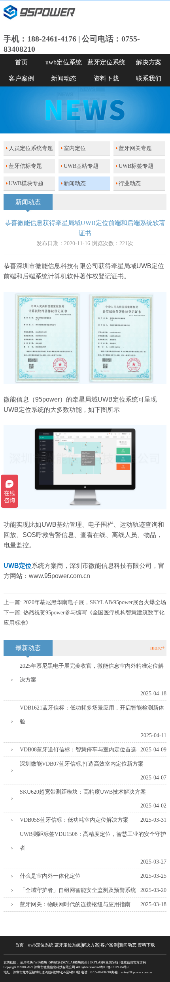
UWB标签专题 (136, 166)
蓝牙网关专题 (135, 148)
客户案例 (21, 78)
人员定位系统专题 (31, 148)
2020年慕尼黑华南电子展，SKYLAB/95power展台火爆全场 (94, 602)
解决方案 (90, 945)
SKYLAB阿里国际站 (104, 962)
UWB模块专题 (26, 183)
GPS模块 (54, 962)
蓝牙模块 (26, 962)
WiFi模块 (40, 962)
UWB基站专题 (81, 166)
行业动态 (130, 183)
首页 (21, 62)
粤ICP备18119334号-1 (115, 967)
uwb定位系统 (63, 62)
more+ (157, 648)
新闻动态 (63, 78)
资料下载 (106, 78)
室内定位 (75, 148)
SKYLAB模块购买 (74, 962)
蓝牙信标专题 (25, 166)
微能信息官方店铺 (133, 962)
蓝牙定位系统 (106, 62)
